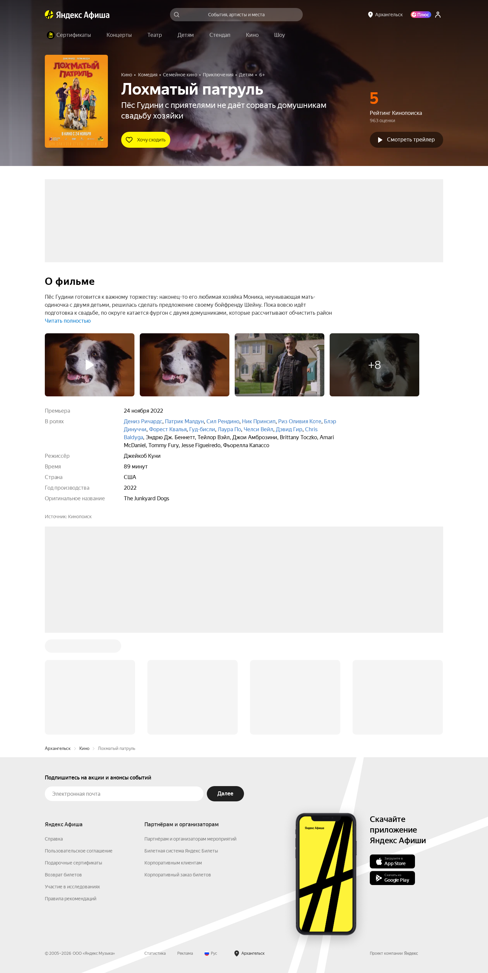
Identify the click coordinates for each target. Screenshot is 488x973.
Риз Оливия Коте (299, 421)
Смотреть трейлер (411, 139)
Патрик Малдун (184, 421)
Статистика (155, 853)
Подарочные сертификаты (73, 762)
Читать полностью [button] (68, 321)
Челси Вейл (258, 429)
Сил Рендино (222, 421)
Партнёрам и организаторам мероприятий (190, 738)
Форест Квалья (168, 429)
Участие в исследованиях (72, 786)
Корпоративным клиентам (173, 762)
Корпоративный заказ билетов (177, 774)
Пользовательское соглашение (79, 750)
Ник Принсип (259, 421)
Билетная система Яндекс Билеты (181, 750)
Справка (54, 738)
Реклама (185, 853)
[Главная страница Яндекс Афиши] (49, 14)
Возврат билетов (63, 774)
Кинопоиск (80, 516)
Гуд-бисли (202, 429)
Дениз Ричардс (143, 421)
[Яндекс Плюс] (421, 14)
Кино (84, 647)
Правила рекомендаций (70, 798)
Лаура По (229, 429)
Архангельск (58, 647)
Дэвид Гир (289, 429)
